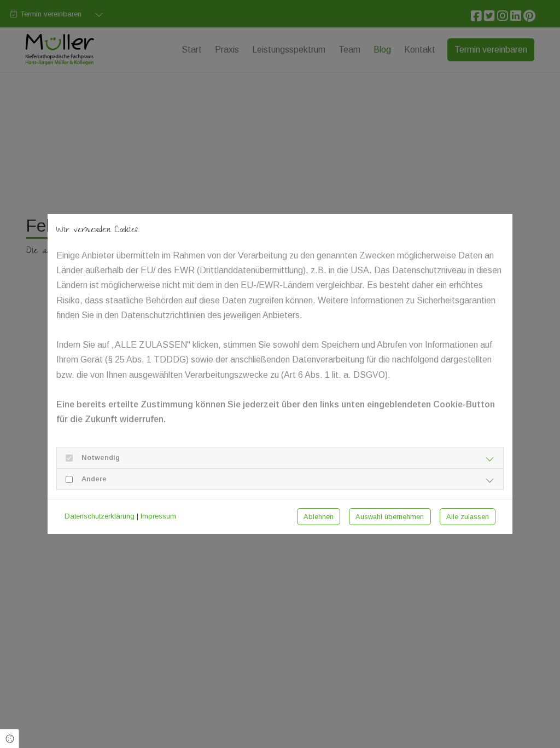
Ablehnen (319, 517)
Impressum (158, 516)
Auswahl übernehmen (389, 517)
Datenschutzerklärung (100, 516)
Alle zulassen (467, 517)
